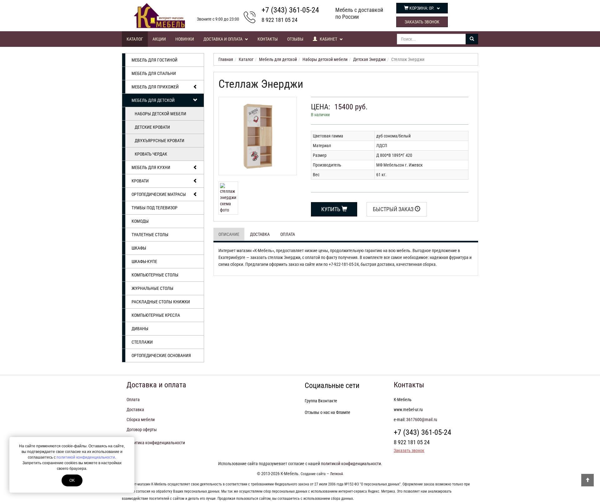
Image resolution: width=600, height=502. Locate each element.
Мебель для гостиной (155, 59)
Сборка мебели (141, 419)
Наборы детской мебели (160, 113)
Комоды (140, 221)
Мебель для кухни (151, 167)
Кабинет (328, 39)
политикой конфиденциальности (86, 457)
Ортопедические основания (161, 355)
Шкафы (139, 248)
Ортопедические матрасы (159, 194)
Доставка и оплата (223, 39)
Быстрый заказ (394, 209)
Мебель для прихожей (155, 86)
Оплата (287, 234)
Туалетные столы (150, 234)
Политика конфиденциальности (156, 442)
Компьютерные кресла (156, 315)
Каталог (135, 39)
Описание (228, 234)
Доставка (260, 234)
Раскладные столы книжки (161, 301)
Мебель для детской (153, 100)
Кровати (140, 180)
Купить (331, 209)
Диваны (140, 328)
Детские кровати (152, 127)
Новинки (184, 39)
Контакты (268, 39)
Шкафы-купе (144, 261)
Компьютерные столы (155, 274)
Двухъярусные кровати (159, 140)
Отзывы (295, 39)
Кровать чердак (151, 154)
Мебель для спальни (154, 73)
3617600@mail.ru (421, 419)
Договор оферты (142, 429)
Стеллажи (142, 342)
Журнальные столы (152, 288)
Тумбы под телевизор (155, 207)
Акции (159, 39)
